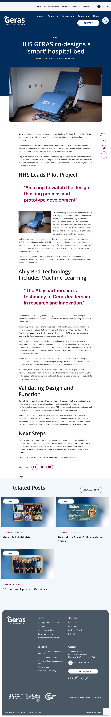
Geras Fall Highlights (16, 537)
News (96, 16)
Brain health (73, 622)
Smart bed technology (47, 671)
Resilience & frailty (75, 630)
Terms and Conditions (34, 712)
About (40, 16)
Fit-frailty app (43, 667)
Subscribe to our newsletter (48, 6)
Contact (88, 23)
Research (53, 16)
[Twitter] (42, 467)
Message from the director (48, 622)
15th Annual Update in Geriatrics (25, 589)
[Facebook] (34, 467)
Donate (105, 6)
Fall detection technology (48, 657)
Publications (73, 634)
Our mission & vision (46, 630)
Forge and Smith (100, 712)
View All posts (91, 490)
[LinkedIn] (49, 467)
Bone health (73, 626)
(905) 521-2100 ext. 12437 (85, 662)
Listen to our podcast (71, 6)
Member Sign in (84, 671)
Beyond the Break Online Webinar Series (80, 539)
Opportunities (43, 641)
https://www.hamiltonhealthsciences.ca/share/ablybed (56, 457)
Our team (41, 626)
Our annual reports (45, 634)
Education (83, 16)
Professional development (48, 638)
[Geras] (13, 20)
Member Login (89, 6)
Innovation (68, 16)
